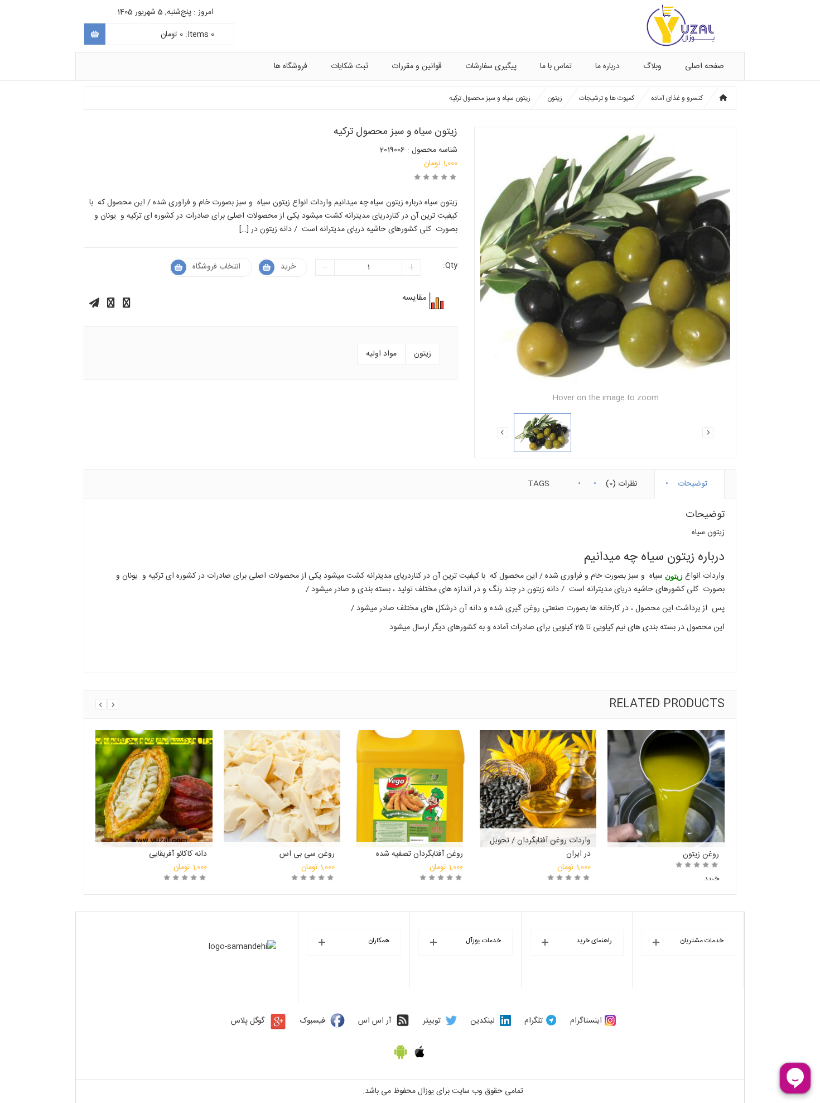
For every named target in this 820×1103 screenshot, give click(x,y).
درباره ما (607, 66)
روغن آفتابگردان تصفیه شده (419, 854)
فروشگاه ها (290, 66)
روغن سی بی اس (307, 854)
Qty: (450, 265)
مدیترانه (379, 576)
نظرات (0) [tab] (621, 481)
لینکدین (482, 1021)
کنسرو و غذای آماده (677, 98)
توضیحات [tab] (692, 481)
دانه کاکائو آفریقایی (178, 854)
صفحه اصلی (704, 66)
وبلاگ (652, 66)
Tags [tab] (538, 481)
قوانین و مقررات (417, 66)
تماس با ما (556, 66)
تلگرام (533, 1021)
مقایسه (435, 300)
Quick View (154, 777)
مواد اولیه (381, 354)
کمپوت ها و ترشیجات (606, 98)
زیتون (554, 98)
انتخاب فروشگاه (216, 267)
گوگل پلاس (247, 1021)
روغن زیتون (701, 854)
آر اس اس (374, 1021)
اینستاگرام (586, 1021)
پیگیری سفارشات (491, 66)
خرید (288, 267)
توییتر (432, 1021)
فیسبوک (312, 1021)
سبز (633, 576)
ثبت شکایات (349, 66)
